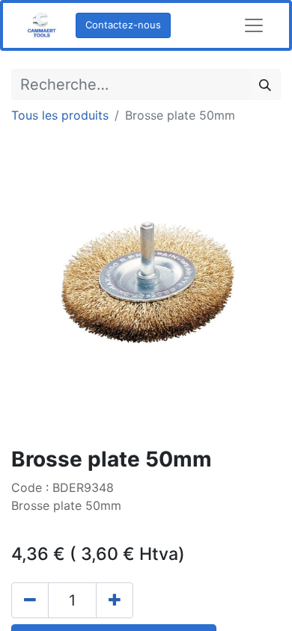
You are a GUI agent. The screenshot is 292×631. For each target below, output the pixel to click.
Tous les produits (60, 115)
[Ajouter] (114, 600)
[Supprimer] (30, 600)
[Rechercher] (265, 84)
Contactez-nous (123, 25)
